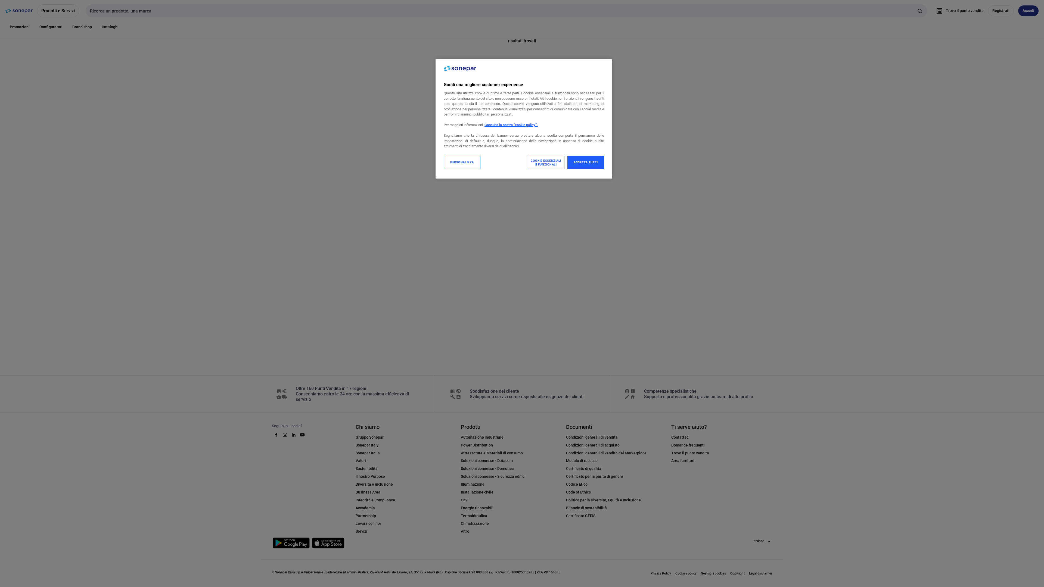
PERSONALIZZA (462, 162)
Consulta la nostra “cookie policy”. (511, 125)
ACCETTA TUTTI (586, 162)
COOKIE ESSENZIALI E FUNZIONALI (546, 162)
